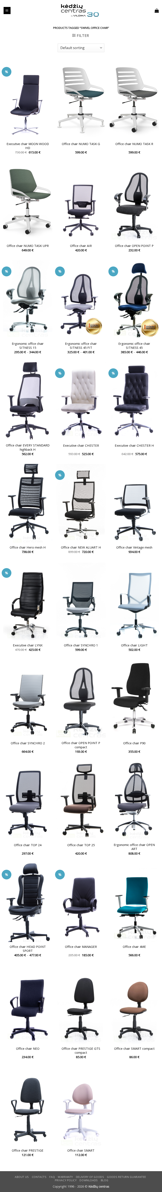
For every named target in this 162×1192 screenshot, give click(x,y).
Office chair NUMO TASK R (134, 144)
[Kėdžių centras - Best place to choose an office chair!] (80, 10)
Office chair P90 (134, 743)
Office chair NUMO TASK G (81, 144)
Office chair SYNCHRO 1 (81, 645)
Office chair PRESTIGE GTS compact (81, 1051)
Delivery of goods (90, 1177)
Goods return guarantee (126, 1177)
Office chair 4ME (134, 947)
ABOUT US (22, 1177)
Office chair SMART (80, 1150)
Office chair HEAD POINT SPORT (28, 949)
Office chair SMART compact (134, 1049)
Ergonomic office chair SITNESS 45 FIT (81, 346)
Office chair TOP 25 (81, 845)
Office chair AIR (81, 246)
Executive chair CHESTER (81, 445)
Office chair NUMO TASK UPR (28, 246)
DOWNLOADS (89, 1180)
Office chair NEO (27, 1049)
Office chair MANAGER (81, 947)
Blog (104, 1180)
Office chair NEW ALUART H (81, 547)
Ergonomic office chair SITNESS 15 (28, 346)
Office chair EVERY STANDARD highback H (28, 447)
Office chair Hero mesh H (28, 547)
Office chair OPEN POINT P (134, 246)
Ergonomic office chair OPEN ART (134, 847)
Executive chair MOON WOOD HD (28, 146)
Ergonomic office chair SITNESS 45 (134, 346)
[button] (7, 10)
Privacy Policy (66, 1180)
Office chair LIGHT (134, 645)
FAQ (52, 1177)
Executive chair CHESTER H (134, 445)
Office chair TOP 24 (27, 845)
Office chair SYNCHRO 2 (28, 743)
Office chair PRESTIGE (27, 1150)
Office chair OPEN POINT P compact (81, 745)
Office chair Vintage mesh (134, 547)
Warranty (65, 1177)
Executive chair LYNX (28, 645)
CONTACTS (39, 1177)
